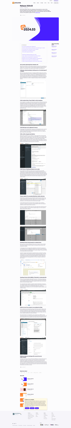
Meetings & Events (36, 372)
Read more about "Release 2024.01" (55, 50)
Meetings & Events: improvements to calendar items (30, 57)
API (26, 372)
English (51, 0)
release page (37, 12)
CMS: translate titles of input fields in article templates (30, 49)
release (21, 372)
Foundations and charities (31, 416)
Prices (36, 415)
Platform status (53, 416)
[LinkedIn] (12, 423)
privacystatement (31, 406)
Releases (37, 416)
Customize (32, 408)
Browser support (53, 419)
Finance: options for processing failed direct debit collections (31, 55)
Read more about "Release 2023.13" (55, 53)
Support (45, 416)
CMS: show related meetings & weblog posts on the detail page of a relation (33, 47)
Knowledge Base (45, 415)
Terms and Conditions (15, 425)
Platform (40, 372)
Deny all (37, 408)
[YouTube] (14, 423)
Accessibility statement (29, 425)
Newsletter (53, 415)
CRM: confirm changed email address (27, 51)
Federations (29, 418)
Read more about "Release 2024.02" (55, 47)
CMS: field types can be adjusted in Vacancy (28, 50)
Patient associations (30, 417)
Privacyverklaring (20, 425)
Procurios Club (45, 418)
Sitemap (34, 425)
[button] (20, 15)
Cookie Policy (24, 425)
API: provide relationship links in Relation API (29, 46)
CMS (28, 372)
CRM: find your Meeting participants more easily (29, 54)
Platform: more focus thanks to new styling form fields (30, 59)
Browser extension (54, 418)
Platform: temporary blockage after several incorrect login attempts (32, 61)
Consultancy (45, 417)
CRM (24, 372)
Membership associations (31, 415)
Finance (31, 372)
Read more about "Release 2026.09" (55, 56)
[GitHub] (15, 423)
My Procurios (56, 0)
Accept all (27, 408)
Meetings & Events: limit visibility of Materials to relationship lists (32, 58)
